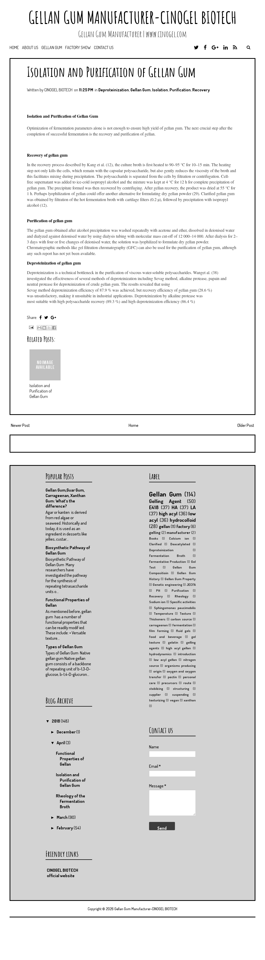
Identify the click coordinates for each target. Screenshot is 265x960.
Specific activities (183, 602)
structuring (181, 688)
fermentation (182, 625)
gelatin (173, 642)
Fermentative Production (167, 561)
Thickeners (157, 619)
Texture (185, 613)
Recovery (201, 89)
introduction (187, 654)
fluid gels (183, 631)
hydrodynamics (160, 654)
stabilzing (156, 688)
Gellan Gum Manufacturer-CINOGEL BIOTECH (132, 17)
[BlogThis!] (44, 327)
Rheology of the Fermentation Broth (70, 801)
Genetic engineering (167, 584)
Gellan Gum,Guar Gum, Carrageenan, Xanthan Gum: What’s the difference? (65, 498)
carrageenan (158, 625)
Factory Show (78, 47)
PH (158, 590)
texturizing (157, 700)
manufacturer (178, 532)
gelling (154, 532)
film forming (159, 631)
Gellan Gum (51, 47)
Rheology (181, 596)
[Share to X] (49, 327)
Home (14, 47)
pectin (172, 677)
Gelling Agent (165, 501)
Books (153, 538)
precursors (169, 683)
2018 (56, 721)
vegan (174, 700)
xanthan (190, 700)
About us (30, 47)
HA (175, 507)
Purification (180, 89)
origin (157, 671)
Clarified (155, 544)
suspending (180, 694)
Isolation (160, 89)
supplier (155, 694)
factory (183, 526)
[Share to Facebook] (54, 327)
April (61, 742)
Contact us (104, 47)
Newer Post (20, 425)
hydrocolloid (183, 520)
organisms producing (180, 665)
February (65, 827)
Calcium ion (179, 538)
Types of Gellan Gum (64, 646)
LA (193, 507)
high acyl (168, 513)
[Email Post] (30, 326)
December (66, 731)
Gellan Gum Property (180, 579)
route (187, 683)
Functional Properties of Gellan (70, 759)
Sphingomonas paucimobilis (175, 608)
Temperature (163, 613)
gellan (164, 526)
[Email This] (39, 327)
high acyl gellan (178, 648)
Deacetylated (180, 544)
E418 (154, 507)
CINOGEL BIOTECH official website (62, 873)
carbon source (181, 619)
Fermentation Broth (167, 556)
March (62, 817)
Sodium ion (157, 602)
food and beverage (165, 637)
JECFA (191, 584)
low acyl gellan (165, 660)
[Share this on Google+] (53, 317)
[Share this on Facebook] (40, 317)
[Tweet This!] (46, 317)
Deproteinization (113, 89)
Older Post (245, 425)
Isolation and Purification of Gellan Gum (111, 71)
